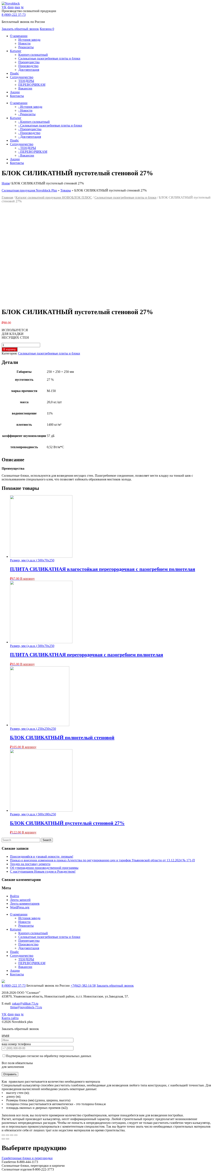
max (17, 7)
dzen (10, 7)
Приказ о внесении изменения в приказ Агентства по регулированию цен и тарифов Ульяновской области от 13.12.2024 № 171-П (102, 860)
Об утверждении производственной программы (44, 867)
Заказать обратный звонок (20, 29)
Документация (28, 69)
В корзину (9, 349)
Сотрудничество (21, 955)
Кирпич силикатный (33, 54)
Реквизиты (26, 47)
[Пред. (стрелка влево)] (3, 1138)
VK (4, 7)
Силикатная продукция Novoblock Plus (29, 190)
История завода (29, 39)
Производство (28, 66)
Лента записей (20, 900)
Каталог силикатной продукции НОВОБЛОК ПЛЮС (53, 197)
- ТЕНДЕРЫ (27, 148)
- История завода (30, 106)
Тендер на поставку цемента (30, 864)
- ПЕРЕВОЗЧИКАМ (32, 151)
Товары (65, 190)
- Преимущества (29, 129)
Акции (15, 970)
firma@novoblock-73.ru (26, 1007)
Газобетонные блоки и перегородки (27, 1158)
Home (6, 183)
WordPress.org (19, 907)
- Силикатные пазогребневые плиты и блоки (50, 125)
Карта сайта (10, 1018)
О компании (18, 914)
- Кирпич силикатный (34, 121)
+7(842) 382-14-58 (83, 985)
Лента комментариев (25, 903)
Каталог (15, 929)
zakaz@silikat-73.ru (25, 1003)
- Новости (25, 110)
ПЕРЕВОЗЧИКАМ (31, 84)
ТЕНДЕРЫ (26, 81)
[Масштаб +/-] (15, 1135)
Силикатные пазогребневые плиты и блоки (49, 58)
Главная (7, 197)
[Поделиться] (7, 1135)
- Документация (29, 136)
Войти (14, 896)
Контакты (17, 974)
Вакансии (25, 88)
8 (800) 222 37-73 (14, 14)
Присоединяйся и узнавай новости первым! (41, 856)
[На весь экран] (11, 1135)
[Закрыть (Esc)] (3, 1135)
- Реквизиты (27, 114)
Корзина (47, 29)
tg (22, 7)
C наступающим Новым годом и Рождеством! (43, 871)
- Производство (29, 133)
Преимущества (29, 62)
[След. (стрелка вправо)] (7, 1138)
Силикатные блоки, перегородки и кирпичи (33, 1165)
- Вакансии (26, 155)
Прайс (14, 952)
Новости (24, 43)
